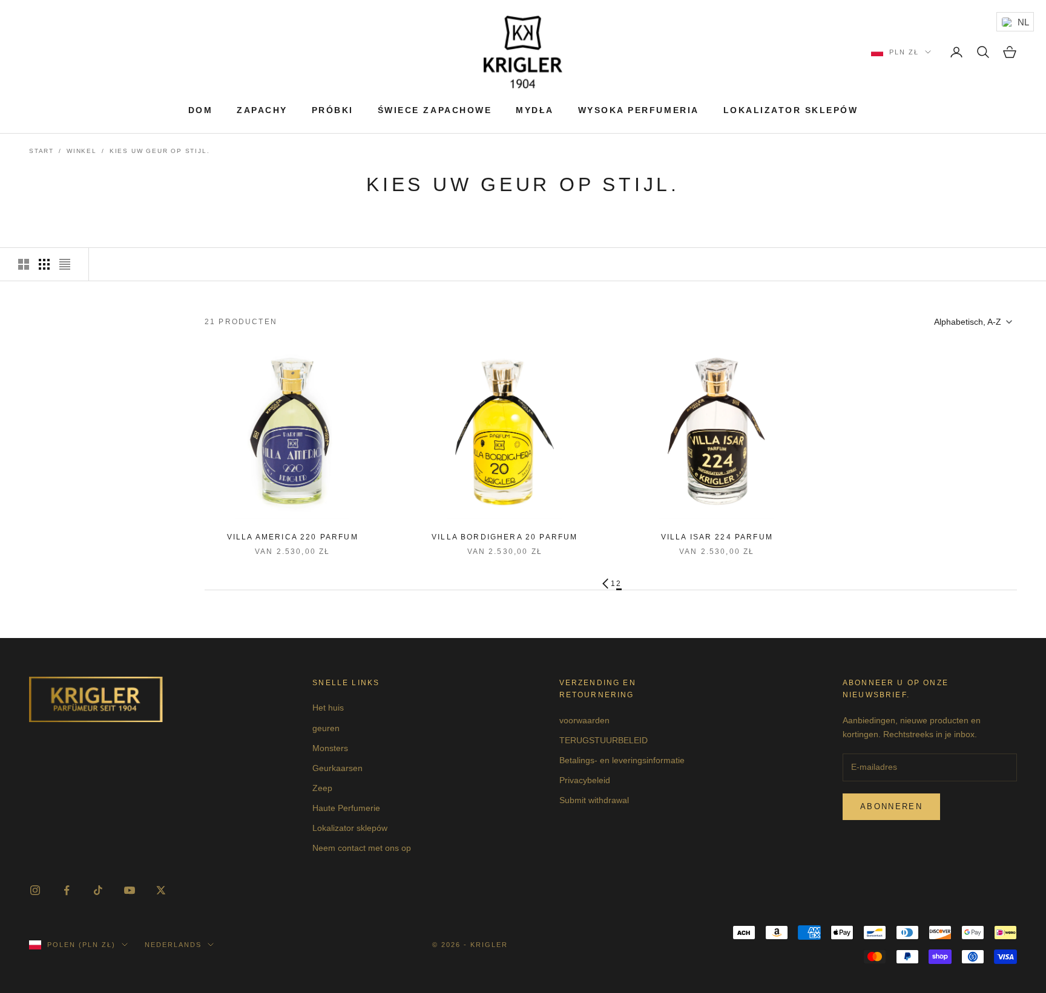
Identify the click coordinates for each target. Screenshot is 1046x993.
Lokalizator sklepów (790, 110)
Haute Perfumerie (346, 808)
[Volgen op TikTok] (98, 890)
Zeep (322, 788)
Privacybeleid (584, 780)
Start (41, 151)
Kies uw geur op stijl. (160, 151)
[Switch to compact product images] (64, 264)
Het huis (328, 707)
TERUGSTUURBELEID (603, 740)
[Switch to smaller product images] (44, 264)
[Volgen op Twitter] (161, 890)
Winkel (82, 151)
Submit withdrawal (594, 800)
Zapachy (262, 110)
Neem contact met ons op (361, 848)
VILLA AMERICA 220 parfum (292, 537)
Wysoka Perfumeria (638, 110)
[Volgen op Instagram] (35, 890)
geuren (326, 728)
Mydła (535, 110)
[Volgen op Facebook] (67, 890)
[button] (972, 321)
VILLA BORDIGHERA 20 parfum (504, 537)
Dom (200, 110)
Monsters (330, 748)
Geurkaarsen (337, 768)
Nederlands (173, 944)
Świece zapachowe (435, 110)
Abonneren (891, 806)
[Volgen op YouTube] (129, 890)
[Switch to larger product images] (23, 264)
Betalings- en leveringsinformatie (622, 760)
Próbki (333, 110)
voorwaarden (584, 720)
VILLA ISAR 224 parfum (717, 537)
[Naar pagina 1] (605, 584)
